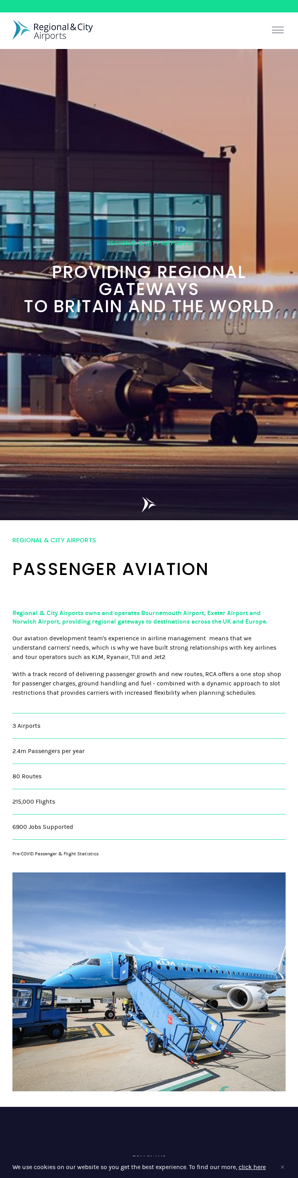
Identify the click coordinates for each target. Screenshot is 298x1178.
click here (252, 1167)
